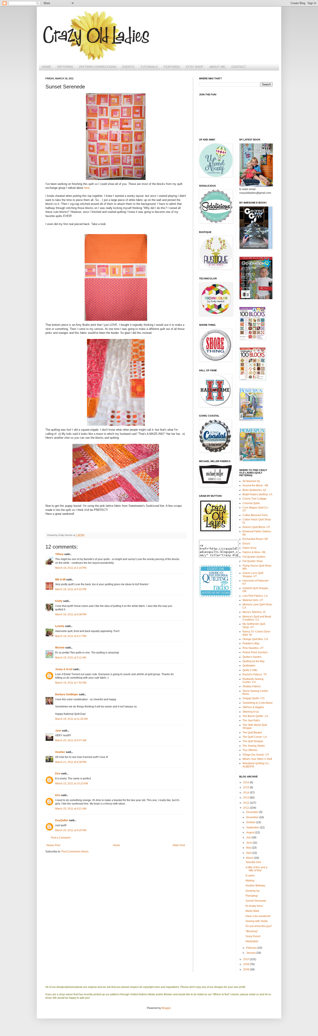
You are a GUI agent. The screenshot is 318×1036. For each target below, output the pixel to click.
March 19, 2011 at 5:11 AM (70, 657)
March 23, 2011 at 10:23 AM (71, 783)
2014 (246, 792)
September (253, 827)
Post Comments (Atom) (74, 851)
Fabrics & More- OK (254, 552)
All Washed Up (251, 481)
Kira (57, 773)
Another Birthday (255, 885)
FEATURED (172, 66)
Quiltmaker (249, 665)
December (252, 812)
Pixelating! (252, 895)
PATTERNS (65, 66)
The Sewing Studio (254, 745)
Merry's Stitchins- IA (254, 612)
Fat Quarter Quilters (254, 556)
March (250, 857)
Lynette (59, 626)
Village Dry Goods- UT (256, 754)
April (249, 852)
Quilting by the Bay (254, 661)
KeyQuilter (61, 820)
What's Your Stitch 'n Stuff (257, 759)
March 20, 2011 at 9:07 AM (70, 740)
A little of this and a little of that (256, 869)
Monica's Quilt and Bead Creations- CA (257, 618)
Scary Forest (253, 936)
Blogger (166, 1008)
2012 (246, 802)
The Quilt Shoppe (253, 741)
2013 (246, 797)
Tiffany (59, 554)
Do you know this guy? (259, 926)
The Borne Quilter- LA (255, 716)
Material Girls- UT (253, 600)
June (249, 842)
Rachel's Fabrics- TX (255, 674)
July (249, 837)
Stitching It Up (251, 711)
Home (116, 845)
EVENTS (128, 66)
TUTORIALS (148, 66)
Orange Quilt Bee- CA (255, 639)
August (250, 832)
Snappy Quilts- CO (253, 698)
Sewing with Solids (257, 921)
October (251, 822)
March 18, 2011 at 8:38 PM (70, 614)
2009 (246, 964)
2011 (246, 807)
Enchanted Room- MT (255, 539)
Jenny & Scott (63, 669)
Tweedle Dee (253, 862)
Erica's (246, 543)
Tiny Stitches (250, 750)
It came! (250, 875)
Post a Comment (60, 837)
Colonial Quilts (251, 503)
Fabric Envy (249, 547)
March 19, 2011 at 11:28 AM (71, 718)
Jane (58, 730)
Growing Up (253, 890)
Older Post (179, 845)
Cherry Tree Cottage (255, 498)
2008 (246, 969)
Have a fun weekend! (258, 916)
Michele (60, 647)
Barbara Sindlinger (66, 694)
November (252, 817)
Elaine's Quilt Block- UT (256, 527)
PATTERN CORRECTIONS (97, 66)
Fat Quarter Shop (253, 561)
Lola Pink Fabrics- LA (255, 595)
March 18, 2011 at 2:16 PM (70, 567)
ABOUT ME (217, 66)
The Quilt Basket (252, 732)
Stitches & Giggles (253, 707)
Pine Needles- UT (253, 648)
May (249, 847)
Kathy (59, 601)
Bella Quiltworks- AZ (254, 490)
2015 (246, 787)
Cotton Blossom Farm (255, 515)
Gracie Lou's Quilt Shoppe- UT (253, 575)
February (251, 947)
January (251, 952)
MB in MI (60, 579)
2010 (246, 959)
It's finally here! (254, 905)
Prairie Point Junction (255, 652)
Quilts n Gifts (250, 670)
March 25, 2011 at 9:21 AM (70, 808)
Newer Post (53, 845)
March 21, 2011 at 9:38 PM (70, 762)
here (87, 187)
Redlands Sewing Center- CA (253, 681)
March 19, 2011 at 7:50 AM (70, 682)
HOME (46, 66)
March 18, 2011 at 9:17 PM (70, 636)
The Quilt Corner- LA (255, 736)
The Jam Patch (251, 720)
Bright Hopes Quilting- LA (257, 494)
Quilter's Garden (252, 656)
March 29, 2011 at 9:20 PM (70, 830)
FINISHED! (252, 941)
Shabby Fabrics (252, 686)
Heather (60, 752)
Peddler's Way (251, 643)
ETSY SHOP (194, 66)
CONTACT (238, 66)
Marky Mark (252, 910)
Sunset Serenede (256, 900)
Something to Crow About (257, 702)
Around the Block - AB (255, 485)
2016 (246, 782)
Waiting (250, 880)
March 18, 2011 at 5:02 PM (70, 589)
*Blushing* (252, 931)
